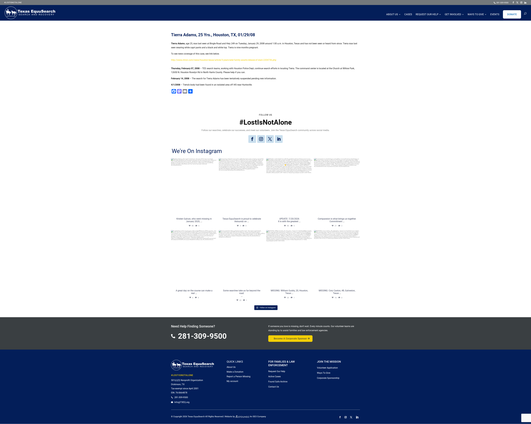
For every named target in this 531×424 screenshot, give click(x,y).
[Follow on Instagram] (261, 139)
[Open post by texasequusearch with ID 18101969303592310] (194, 187)
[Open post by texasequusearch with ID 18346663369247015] (289, 259)
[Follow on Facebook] (252, 139)
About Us (392, 14)
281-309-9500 (502, 3)
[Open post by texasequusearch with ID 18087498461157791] (242, 187)
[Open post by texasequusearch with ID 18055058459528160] (194, 259)
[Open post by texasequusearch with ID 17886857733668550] (337, 187)
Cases (408, 14)
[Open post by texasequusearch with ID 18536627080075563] (242, 259)
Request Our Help (427, 14)
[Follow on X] (270, 139)
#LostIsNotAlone (13, 3)
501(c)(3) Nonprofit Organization (187, 380)
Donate (512, 14)
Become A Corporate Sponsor (290, 338)
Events (494, 14)
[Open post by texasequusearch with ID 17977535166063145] (289, 187)
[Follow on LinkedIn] (279, 139)
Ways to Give (476, 14)
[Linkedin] (525, 3)
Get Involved (453, 14)
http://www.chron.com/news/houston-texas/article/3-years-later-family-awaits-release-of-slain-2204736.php (223, 60)
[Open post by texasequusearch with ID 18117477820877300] (337, 259)
